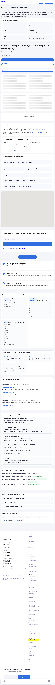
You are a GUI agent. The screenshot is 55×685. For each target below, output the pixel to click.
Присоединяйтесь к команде (33, 557)
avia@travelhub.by (6, 552)
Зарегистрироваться (27, 244)
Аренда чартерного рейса (33, 617)
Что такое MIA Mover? (10, 502)
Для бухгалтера (32, 585)
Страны (30, 536)
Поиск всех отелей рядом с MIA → (11, 488)
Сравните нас (31, 655)
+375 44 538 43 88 (6, 555)
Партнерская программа (31, 546)
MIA (9, 55)
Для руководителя (33, 582)
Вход (40, 2)
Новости (30, 636)
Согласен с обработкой (14, 248)
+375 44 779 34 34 (6, 560)
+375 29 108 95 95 (6, 553)
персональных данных (20, 248)
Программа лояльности (31, 563)
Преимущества (32, 560)
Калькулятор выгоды (33, 566)
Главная (5, 60)
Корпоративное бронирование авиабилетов (32, 601)
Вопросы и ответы (33, 651)
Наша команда (32, 569)
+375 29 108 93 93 (6, 546)
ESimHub (30, 550)
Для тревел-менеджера (31, 588)
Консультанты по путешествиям (32, 645)
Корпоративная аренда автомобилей (33, 609)
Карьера (33, 639)
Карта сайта (31, 653)
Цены (29, 539)
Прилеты (6, 66)
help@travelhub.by (7, 539)
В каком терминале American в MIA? (13, 506)
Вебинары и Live (32, 571)
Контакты (30, 648)
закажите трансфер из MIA (37, 129)
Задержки (6, 70)
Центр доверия (32, 633)
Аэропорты (4, 55)
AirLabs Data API (12, 150)
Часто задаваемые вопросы (33, 625)
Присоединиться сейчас (27, 257)
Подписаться (24, 677)
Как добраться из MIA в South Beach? (14, 498)
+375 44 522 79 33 (6, 561)
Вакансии (30, 642)
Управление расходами (31, 621)
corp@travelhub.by (7, 563)
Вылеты (5, 63)
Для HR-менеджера (33, 591)
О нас (29, 631)
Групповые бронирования (32, 613)
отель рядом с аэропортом (37, 132)
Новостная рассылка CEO (33, 658)
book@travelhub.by (7, 544)
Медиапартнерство (33, 543)
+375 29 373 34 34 (6, 547)
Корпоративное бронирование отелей (33, 605)
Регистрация (49, 2)
